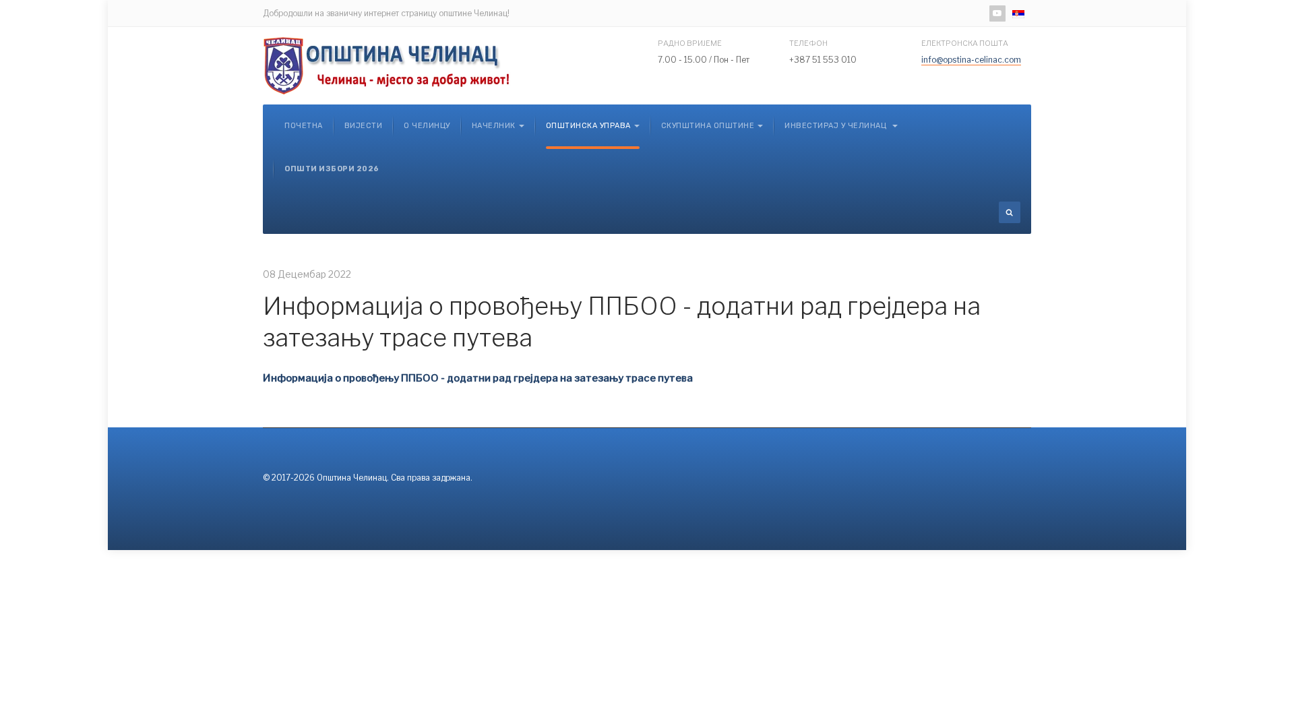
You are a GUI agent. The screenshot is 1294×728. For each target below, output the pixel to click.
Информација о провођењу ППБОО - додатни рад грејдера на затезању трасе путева (478, 378)
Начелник (494, 125)
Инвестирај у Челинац (836, 125)
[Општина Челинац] (387, 65)
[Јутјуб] (997, 13)
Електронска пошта (964, 43)
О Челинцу (427, 125)
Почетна (303, 125)
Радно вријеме (690, 43)
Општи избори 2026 (331, 168)
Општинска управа (588, 125)
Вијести (363, 125)
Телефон (808, 43)
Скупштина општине (708, 125)
